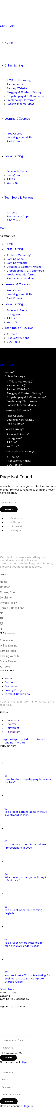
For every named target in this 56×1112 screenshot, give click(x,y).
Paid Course (15, 423)
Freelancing (7, 640)
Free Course (15, 415)
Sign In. (29, 1105)
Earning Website (18, 389)
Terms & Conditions (12, 608)
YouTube (13, 446)
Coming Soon (8, 592)
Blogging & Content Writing (25, 393)
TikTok (12, 442)
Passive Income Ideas (21, 404)
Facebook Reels (18, 434)
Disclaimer (6, 598)
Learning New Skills (20, 419)
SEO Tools (14, 464)
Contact (5, 587)
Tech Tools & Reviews (19, 451)
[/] (1, 361)
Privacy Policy (8, 603)
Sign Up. (26, 1062)
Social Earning (14, 429)
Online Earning (14, 376)
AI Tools (13, 456)
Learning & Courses (18, 410)
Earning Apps (16, 385)
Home (9, 372)
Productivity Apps (19, 460)
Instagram (14, 438)
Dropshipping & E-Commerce (26, 397)
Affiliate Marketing (20, 381)
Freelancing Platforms (22, 401)
